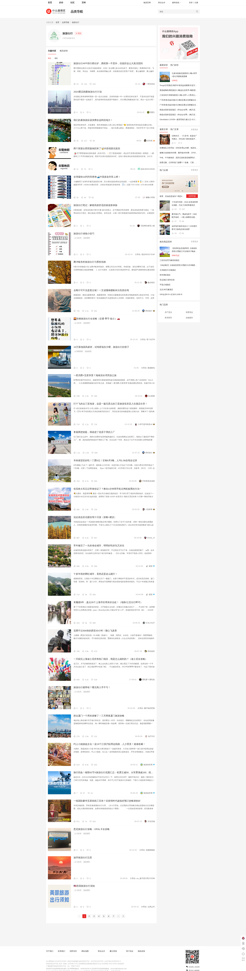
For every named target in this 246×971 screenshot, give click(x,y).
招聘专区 (73, 951)
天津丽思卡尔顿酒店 (168, 270)
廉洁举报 (113, 951)
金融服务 (189, 318)
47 (175, 221)
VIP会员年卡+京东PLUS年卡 (171, 294)
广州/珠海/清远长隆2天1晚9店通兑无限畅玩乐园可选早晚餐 (183, 100)
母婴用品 (189, 312)
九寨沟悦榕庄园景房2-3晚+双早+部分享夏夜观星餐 (184, 74)
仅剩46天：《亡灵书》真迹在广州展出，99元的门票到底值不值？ (184, 137)
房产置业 (168, 312)
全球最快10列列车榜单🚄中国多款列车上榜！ (97, 177)
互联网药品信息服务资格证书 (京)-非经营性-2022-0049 (97, 964)
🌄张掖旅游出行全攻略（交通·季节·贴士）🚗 (97, 318)
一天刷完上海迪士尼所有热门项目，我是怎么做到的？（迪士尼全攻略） (110, 659)
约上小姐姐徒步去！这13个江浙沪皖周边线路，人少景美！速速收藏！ (109, 744)
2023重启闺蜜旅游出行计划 (88, 91)
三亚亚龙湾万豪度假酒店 (169, 260)
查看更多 (194, 129)
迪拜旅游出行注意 (83, 857)
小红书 (78, 238)
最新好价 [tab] (164, 65)
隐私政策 (141, 951)
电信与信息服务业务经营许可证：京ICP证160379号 (86, 961)
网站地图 (85, 951)
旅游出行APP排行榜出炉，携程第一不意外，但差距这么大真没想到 (108, 63)
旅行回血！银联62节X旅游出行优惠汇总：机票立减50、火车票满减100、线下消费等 (114, 772)
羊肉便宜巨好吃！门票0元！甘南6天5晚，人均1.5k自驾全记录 (105, 460)
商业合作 (161, 3)
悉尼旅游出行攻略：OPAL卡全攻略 (92, 829)
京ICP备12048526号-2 (113, 961)
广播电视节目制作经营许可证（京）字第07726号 (63, 966)
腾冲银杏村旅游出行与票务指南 (90, 262)
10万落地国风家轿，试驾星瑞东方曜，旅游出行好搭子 (101, 347)
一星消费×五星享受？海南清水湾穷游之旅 (95, 375)
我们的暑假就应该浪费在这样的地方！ (93, 120)
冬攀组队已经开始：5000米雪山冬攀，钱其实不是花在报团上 (184, 148)
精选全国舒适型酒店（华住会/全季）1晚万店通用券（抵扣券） (185, 110)
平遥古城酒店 (165, 285)
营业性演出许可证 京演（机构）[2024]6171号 (62, 964)
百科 (84, 2)
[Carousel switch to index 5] (182, 190)
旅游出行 (75, 22)
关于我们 (49, 951)
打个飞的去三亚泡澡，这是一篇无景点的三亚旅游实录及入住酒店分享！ (110, 403)
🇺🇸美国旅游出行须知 (84, 886)
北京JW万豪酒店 (166, 290)
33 (175, 233)
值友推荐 (87, 238)
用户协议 (129, 951)
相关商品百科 (166, 242)
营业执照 (121, 964)
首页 (57, 22)
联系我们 (61, 951)
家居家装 (168, 318)
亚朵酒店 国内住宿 (167, 280)
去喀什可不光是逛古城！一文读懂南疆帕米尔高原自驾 (101, 290)
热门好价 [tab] (174, 65)
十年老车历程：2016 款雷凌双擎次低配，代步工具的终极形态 (185, 203)
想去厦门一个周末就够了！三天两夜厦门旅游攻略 (99, 715)
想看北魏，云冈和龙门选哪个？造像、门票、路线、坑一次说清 (185, 162)
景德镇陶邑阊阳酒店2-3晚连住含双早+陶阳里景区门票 (181, 90)
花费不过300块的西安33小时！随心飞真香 (95, 630)
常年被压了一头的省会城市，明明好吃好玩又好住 (99, 545)
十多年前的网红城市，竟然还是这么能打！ (95, 574)
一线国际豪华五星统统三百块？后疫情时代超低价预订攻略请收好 (107, 801)
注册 (196, 3)
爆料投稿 (175, 3)
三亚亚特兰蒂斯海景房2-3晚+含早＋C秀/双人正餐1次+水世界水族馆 (187, 95)
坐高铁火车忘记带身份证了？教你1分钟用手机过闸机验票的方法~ (107, 489)
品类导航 (77, 11)
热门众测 (164, 170)
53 (175, 209)
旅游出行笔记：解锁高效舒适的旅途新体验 (95, 205)
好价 (61, 2)
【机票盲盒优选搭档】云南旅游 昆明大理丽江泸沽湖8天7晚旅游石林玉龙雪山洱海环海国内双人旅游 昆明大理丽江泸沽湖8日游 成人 (184, 250)
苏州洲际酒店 (165, 275)
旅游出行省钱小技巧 (84, 233)
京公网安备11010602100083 (56, 961)
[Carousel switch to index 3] (178, 190)
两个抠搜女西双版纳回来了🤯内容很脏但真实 (97, 148)
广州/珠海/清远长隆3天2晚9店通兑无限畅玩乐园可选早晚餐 (183, 105)
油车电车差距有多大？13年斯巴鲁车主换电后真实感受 (184, 227)
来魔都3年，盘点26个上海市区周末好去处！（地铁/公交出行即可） (108, 602)
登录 (191, 3)
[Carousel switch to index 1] (175, 190)
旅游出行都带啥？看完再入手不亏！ (92, 687)
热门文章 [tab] (174, 129)
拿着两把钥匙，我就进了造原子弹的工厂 (94, 432)
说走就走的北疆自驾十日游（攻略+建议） (95, 517)
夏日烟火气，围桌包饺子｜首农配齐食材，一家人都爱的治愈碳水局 (184, 216)
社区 (72, 2)
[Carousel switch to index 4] (180, 190)
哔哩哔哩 (79, 351)
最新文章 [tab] (164, 129)
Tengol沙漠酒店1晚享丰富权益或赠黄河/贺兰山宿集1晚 (181, 85)
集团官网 (147, 3)
